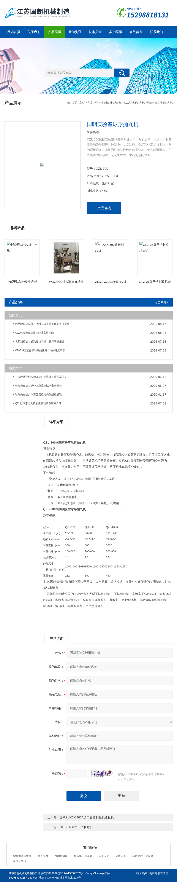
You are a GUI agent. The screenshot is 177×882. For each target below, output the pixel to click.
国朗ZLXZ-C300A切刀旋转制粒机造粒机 (87, 817)
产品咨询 (104, 208)
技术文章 (95, 32)
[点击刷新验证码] (102, 773)
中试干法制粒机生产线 (22, 281)
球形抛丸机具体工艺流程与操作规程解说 (38, 394)
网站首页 (13, 32)
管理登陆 (163, 873)
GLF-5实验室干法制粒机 (76, 827)
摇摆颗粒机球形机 (111, 102)
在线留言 (136, 32)
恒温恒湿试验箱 (83, 856)
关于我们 (34, 32)
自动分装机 (19, 861)
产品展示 (54, 32)
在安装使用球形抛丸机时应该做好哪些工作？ (41, 376)
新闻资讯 (74, 32)
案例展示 (115, 32)
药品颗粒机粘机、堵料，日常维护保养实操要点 (42, 323)
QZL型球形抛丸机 (134, 102)
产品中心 (92, 102)
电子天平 (104, 856)
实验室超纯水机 (22, 856)
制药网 (153, 873)
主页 (82, 102)
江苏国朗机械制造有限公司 (24, 873)
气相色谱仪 (61, 856)
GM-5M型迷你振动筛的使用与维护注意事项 (40, 350)
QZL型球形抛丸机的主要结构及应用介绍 (38, 403)
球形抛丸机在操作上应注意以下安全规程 (38, 385)
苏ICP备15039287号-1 (71, 873)
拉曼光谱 (43, 856)
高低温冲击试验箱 (142, 856)
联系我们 (156, 32)
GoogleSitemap (94, 873)
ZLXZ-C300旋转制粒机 (110, 281)
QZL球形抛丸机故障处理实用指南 (34, 332)
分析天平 (120, 856)
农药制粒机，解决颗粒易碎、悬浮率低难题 (39, 341)
